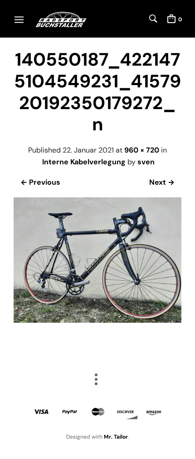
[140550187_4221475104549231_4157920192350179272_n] (97, 320)
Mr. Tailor (116, 436)
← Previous (40, 182)
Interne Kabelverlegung (84, 162)
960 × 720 (141, 150)
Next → (162, 182)
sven (146, 162)
